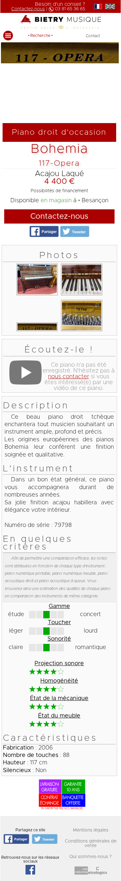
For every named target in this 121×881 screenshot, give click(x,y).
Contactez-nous (59, 216)
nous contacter (68, 377)
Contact (93, 36)
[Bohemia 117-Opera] (37, 295)
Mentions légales (90, 830)
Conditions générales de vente (90, 843)
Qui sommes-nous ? (90, 857)
